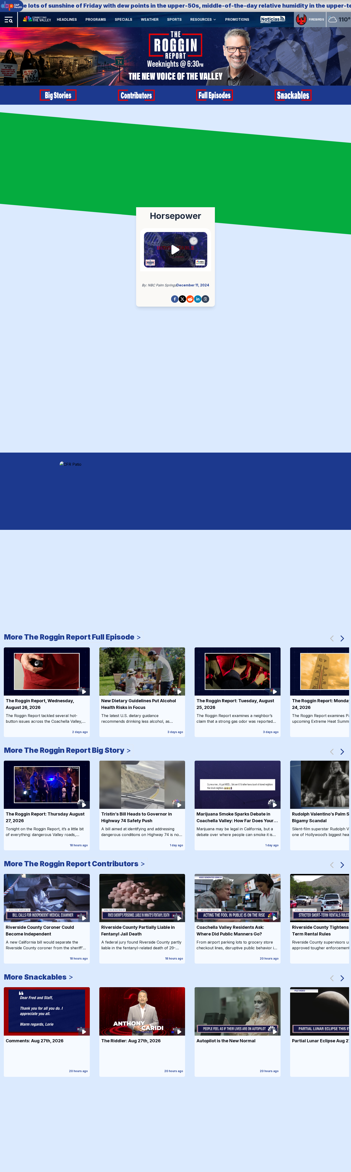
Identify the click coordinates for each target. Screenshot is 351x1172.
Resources (201, 19)
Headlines (67, 19)
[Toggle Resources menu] (215, 19)
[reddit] (190, 299)
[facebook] (175, 299)
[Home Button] (37, 19)
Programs (95, 19)
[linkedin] (198, 299)
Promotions (237, 19)
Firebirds (316, 19)
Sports (174, 19)
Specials (123, 19)
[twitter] (182, 299)
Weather (150, 19)
